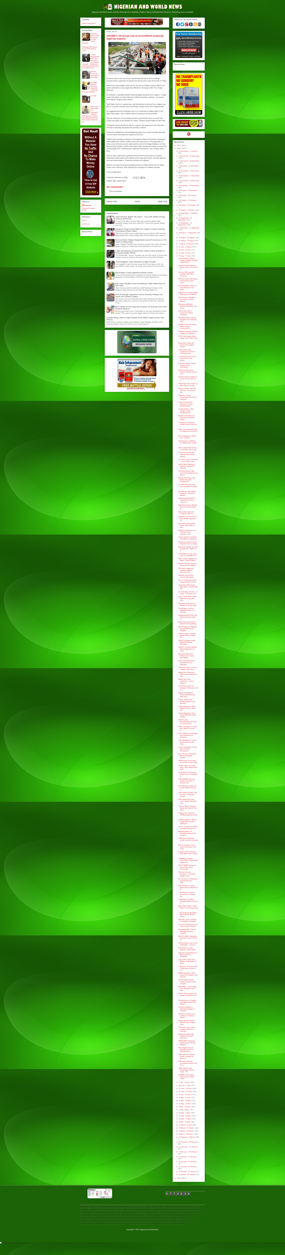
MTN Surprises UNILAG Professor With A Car (94, 1217)
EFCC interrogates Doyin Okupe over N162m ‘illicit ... (187, 338)
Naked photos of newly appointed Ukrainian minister (134, 273)
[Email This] (134, 178)
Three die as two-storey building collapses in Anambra (186, 1029)
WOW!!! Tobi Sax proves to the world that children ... (187, 564)
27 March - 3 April (185, 1125)
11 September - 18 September (185, 224)
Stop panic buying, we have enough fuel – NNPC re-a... (188, 549)
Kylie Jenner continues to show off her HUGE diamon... (187, 299)
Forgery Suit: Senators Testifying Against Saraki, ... (187, 815)
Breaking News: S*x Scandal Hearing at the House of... (187, 833)
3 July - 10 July (184, 1082)
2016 (179, 148)
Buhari (162, 1206)
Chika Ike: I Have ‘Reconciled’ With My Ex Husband (187, 397)
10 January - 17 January (187, 1171)
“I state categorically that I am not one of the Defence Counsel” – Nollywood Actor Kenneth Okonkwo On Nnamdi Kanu (90, 61)
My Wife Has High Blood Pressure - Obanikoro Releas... (186, 493)
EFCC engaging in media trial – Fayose (187, 437)
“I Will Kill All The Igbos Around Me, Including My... (186, 894)
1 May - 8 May (184, 1110)
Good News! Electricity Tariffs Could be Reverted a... (188, 840)
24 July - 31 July (185, 250)
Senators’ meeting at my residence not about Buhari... (186, 1015)
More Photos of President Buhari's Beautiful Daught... (187, 755)
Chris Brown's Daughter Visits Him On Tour (107, 1212)
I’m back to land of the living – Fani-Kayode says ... (188, 460)
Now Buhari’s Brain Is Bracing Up (175, 1217)
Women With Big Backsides (177, 1223)
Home (137, 201)
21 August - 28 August (187, 238)
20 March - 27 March (186, 1128)
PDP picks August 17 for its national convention (187, 668)
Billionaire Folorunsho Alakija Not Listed (165, 1209)
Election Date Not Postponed (150, 1212)
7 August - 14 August (186, 244)
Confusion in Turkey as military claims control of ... (187, 424)
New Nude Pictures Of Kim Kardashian (119, 1217)
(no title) (93, 96)
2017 (179, 145)
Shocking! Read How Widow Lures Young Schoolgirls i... (186, 656)
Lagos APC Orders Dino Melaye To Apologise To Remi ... (187, 961)
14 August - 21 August (187, 241)
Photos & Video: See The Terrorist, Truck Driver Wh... (187, 390)
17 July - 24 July (185, 253)
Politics (147, 1206)
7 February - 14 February (188, 1152)
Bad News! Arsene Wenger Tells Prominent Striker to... (187, 507)
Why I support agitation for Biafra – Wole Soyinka (187, 559)
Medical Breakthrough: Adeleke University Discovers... (186, 1036)
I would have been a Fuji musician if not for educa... (187, 358)
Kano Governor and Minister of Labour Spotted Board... (185, 404)
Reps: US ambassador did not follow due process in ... (187, 431)
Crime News (177, 1206)
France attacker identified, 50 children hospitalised (187, 538)
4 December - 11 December (189, 166)
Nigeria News (84, 1209)
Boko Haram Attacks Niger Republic (189, 1209)
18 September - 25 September (185, 219)
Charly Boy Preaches (87, 1212)
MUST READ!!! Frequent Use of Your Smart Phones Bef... (187, 867)
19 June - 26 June (185, 1088)
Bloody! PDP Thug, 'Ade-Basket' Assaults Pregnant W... (187, 480)
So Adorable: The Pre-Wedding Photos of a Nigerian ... (186, 610)
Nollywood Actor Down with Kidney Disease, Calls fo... (187, 617)
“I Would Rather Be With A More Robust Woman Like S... (187, 914)
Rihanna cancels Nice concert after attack (186, 576)
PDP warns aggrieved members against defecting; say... (186, 570)
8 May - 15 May (184, 1107)
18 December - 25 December (189, 156)
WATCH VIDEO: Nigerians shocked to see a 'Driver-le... (188, 938)
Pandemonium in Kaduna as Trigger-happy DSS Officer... (187, 1002)
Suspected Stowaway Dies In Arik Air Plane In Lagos (110, 1223)
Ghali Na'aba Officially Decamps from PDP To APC (105, 1215)
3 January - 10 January (187, 1174)
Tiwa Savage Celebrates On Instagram (138, 1223)
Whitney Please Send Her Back (159, 1223)
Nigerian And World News (106, 1206)
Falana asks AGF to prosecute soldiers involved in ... (185, 313)
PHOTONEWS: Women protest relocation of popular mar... (186, 781)
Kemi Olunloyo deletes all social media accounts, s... (187, 788)
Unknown (88, 205)
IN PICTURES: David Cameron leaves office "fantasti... (187, 982)
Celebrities (134, 1206)
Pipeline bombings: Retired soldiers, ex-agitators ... (187, 332)
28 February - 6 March (187, 1137)
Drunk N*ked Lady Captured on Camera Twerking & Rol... (186, 351)
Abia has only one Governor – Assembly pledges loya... (186, 874)
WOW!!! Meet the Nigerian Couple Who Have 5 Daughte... (187, 629)
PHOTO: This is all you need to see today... (95, 74)
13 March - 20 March (186, 1131)
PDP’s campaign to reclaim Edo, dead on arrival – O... (187, 728)
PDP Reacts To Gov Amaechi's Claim (91, 1220)
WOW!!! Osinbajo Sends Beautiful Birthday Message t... (186, 642)
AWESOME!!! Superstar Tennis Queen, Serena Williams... (187, 1043)
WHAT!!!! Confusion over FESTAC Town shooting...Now (187, 532)
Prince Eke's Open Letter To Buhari (166, 1220)
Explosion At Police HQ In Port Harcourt (191, 1212)
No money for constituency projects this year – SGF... (187, 881)
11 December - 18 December (189, 161)
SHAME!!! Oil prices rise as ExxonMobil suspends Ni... (187, 518)
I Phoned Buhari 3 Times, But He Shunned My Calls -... (187, 742)
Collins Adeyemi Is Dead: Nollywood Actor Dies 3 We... (187, 708)
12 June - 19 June (185, 1091)
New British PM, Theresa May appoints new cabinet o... (187, 931)
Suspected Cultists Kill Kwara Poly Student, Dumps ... (186, 345)
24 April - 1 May (184, 1113)
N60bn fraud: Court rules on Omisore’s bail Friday (187, 761)
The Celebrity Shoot (96, 1209)
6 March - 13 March (186, 1134)
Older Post (162, 201)
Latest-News (121, 181)
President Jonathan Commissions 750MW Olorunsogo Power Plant (135, 1220)
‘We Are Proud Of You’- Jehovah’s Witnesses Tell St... (188, 688)
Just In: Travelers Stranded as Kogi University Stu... (187, 827)
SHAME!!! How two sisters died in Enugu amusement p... (187, 326)
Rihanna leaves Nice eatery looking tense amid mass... (188, 281)
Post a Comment (115, 191)
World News (155, 1206)
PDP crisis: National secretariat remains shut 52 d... (187, 1063)
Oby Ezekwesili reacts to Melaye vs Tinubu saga (187, 604)
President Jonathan (108, 1220)
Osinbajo (118, 1209)
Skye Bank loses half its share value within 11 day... (186, 525)
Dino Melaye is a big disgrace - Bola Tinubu (187, 949)
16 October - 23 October (187, 200)
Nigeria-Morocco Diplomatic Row (154, 1217)
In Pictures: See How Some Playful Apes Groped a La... (188, 968)
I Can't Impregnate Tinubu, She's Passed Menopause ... (187, 749)
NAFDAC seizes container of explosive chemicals (187, 920)
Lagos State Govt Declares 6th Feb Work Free (180, 1215)
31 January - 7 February (187, 1157)
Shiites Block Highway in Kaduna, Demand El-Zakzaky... (186, 466)
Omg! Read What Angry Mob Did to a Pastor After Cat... (188, 587)
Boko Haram (185, 1206)
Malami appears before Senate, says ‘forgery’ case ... (186, 1022)
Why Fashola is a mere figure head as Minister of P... (188, 887)
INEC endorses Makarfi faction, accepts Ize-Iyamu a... (186, 1056)
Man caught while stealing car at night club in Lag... (187, 448)
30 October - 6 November (188, 190)
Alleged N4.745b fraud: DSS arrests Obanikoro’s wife (187, 674)
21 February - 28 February (188, 1142)
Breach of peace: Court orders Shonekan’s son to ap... (187, 847)
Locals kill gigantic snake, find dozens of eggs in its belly (135, 262)
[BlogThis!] (136, 178)
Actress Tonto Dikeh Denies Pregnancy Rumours (137, 1209)
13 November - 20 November (189, 181)
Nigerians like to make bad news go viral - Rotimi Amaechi (90, 38)
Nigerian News (93, 1206)
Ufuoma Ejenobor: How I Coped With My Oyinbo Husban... (187, 715)
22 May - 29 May (185, 1100)
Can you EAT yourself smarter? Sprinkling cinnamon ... (186, 274)
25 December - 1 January (188, 151)
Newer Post (112, 201)
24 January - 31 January (187, 1161)
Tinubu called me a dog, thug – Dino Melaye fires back (187, 767)
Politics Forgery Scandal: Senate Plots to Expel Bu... (187, 635)
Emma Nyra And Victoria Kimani (169, 1212)
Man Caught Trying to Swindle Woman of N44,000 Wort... (186, 1049)
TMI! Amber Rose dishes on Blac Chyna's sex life (188, 384)
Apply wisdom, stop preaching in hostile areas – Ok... (186, 1070)
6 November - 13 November (189, 185)
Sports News (168, 1206)
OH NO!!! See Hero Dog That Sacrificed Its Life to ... (187, 486)
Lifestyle (141, 1206)
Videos (192, 1206)
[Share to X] (139, 178)
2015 (179, 1178)
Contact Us (86, 224)
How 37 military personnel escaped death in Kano (187, 581)
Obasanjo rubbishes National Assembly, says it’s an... (187, 306)
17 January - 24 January (187, 1166)
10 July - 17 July (185, 256)
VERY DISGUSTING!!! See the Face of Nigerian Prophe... (187, 794)
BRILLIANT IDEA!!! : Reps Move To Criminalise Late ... (188, 908)
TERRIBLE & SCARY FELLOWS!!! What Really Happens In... (188, 860)
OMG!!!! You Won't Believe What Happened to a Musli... (187, 649)
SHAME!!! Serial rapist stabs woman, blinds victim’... (186, 1077)
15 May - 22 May (185, 1104)
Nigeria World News (109, 1209)
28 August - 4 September (188, 233)
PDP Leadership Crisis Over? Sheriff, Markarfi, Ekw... (187, 801)
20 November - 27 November (189, 176)
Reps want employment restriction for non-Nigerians (186, 662)
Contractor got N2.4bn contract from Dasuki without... (186, 454)
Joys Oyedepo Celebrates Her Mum (155, 1215)
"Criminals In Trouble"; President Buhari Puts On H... (188, 901)
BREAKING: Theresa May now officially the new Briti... (187, 988)
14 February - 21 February (188, 1147)
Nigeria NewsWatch (137, 1217)
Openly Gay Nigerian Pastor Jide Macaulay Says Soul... (186, 694)
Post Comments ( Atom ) (142, 208)
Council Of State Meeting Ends (130, 1212)
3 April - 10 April (184, 1122)
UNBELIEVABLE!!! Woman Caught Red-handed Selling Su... (187, 821)
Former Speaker (85, 1215)
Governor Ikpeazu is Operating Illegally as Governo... (186, 1009)
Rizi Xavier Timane (183, 1220)
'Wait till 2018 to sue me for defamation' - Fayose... (187, 944)
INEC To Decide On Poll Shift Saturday (132, 1215)
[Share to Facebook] (141, 178)
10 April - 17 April (185, 1119)
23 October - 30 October (187, 195)
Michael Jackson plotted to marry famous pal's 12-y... (187, 379)
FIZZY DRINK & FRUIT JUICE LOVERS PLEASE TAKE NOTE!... (187, 260)
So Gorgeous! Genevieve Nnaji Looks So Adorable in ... (187, 774)
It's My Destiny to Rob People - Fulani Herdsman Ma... (186, 411)
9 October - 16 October (187, 205)
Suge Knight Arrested (87, 1223)
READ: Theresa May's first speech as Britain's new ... (187, 995)
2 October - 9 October (187, 210)
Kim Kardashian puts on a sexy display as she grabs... (187, 287)
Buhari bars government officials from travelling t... (188, 623)
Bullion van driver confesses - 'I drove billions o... (186, 681)
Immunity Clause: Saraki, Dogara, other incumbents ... (187, 365)
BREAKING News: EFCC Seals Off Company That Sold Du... (187, 975)
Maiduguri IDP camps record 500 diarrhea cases (89, 49)
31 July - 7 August (185, 247)
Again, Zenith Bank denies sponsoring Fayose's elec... (187, 598)
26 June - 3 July (184, 1085)
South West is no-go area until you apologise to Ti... (188, 554)
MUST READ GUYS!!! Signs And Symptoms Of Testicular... (188, 735)
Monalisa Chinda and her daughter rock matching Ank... (187, 319)
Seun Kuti (192, 1220)
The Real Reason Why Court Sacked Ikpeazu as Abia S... (188, 473)
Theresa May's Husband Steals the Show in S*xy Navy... (187, 808)
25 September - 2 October (188, 213)
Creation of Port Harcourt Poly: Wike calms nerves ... (187, 853)
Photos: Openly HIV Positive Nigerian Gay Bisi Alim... (186, 701)
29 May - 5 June (185, 1097)
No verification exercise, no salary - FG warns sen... (187, 593)
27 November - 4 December (189, 171)
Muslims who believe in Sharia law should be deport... (186, 417)
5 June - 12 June (185, 1094)
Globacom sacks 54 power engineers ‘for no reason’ (188, 543)
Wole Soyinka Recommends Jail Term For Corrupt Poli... (187, 721)
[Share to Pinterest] (144, 178)
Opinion (197, 1206)
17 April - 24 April (185, 1116)
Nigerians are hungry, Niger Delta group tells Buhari (188, 293)
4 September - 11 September (189, 228)
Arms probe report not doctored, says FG (186, 513)
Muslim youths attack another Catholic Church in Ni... (187, 372)
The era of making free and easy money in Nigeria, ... (188, 925)
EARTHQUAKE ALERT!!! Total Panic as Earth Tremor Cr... (187, 500)
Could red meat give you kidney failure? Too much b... (188, 267)
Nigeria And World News (122, 1206)
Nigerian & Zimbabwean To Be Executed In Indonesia (187, 954)
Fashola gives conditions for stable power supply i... (187, 443)
